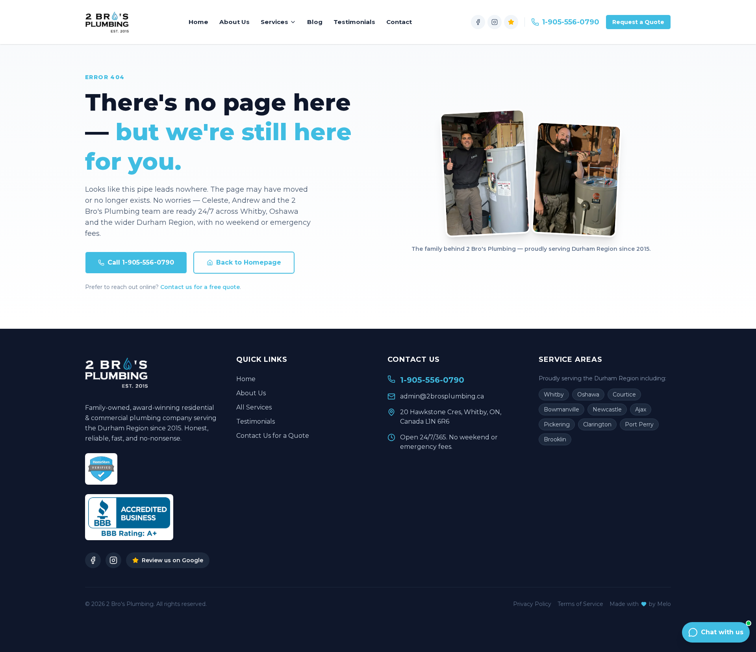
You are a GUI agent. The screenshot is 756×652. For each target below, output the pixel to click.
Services (274, 22)
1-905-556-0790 (570, 22)
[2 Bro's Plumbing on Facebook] (478, 22)
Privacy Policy (532, 604)
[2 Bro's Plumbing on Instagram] (494, 22)
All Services (254, 407)
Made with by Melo (640, 604)
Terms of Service (580, 604)
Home (198, 22)
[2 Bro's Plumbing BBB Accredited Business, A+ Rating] (129, 517)
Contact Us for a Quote (272, 435)
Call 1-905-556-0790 (140, 262)
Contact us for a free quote (200, 287)
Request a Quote (638, 22)
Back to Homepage (248, 262)
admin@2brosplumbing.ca (442, 396)
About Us (234, 22)
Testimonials (354, 22)
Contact (399, 22)
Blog (314, 22)
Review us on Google (172, 560)
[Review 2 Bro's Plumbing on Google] (511, 22)
